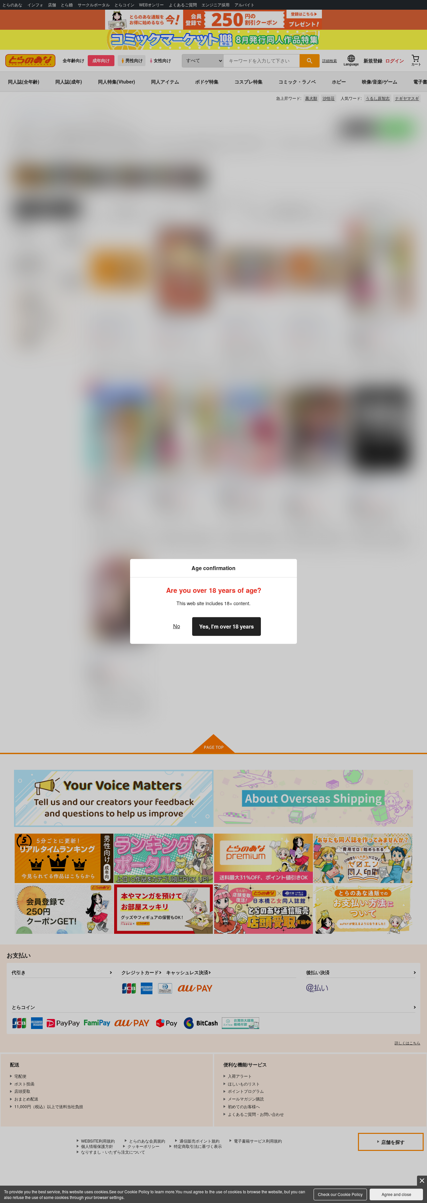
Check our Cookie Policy (340, 1194)
